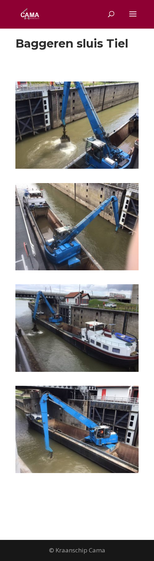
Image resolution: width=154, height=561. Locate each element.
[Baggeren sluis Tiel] (77, 168)
